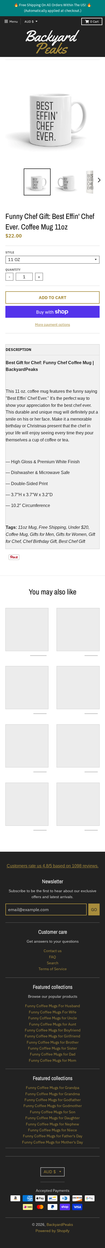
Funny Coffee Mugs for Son (52, 1112)
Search (52, 962)
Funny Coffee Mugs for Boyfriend (52, 1030)
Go (94, 909)
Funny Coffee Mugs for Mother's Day (52, 1142)
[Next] (99, 180)
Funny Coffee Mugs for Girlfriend (52, 1036)
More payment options (52, 324)
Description (18, 349)
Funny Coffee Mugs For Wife (52, 1012)
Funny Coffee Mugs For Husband (52, 1005)
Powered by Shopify (52, 1231)
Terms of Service (52, 968)
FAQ (52, 957)
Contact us (53, 950)
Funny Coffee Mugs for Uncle (52, 1018)
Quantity (12, 270)
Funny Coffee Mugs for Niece (52, 1130)
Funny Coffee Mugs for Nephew (52, 1124)
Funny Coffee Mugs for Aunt (52, 1024)
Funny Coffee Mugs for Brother (53, 1042)
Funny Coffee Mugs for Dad (52, 1054)
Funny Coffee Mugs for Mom (52, 1060)
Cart (94, 21)
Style (9, 252)
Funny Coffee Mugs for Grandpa (52, 1087)
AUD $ (29, 21)
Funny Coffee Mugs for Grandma (52, 1093)
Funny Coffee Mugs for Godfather (52, 1099)
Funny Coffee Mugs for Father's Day (52, 1136)
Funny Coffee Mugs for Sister (52, 1048)
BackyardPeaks (60, 1224)
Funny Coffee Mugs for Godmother (52, 1105)
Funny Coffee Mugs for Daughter (52, 1117)
